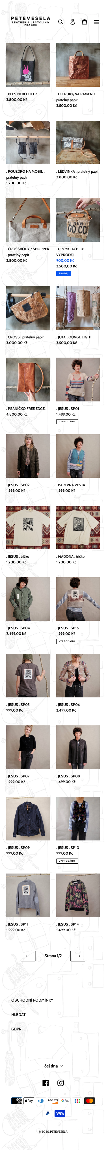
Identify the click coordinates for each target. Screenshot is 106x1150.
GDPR (16, 1029)
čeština (51, 1066)
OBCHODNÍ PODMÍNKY (32, 1000)
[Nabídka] (96, 21)
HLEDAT (18, 1014)
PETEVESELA (59, 1132)
